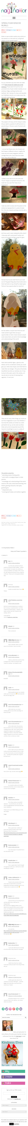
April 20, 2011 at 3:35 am (13, 782)
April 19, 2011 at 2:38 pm (13, 641)
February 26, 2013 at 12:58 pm (15, 996)
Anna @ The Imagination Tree (14, 704)
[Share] (17, 30)
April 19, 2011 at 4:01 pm (13, 723)
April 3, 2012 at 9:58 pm (13, 945)
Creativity (19, 522)
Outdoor (2, 523)
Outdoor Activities (20, 525)
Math (25, 522)
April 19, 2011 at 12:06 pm (14, 563)
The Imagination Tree (14, 7)
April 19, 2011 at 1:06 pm (13, 586)
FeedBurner (17, 1099)
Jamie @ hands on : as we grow (15, 600)
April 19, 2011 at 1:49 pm (13, 628)
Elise (9, 561)
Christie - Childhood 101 (13, 877)
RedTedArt (10, 797)
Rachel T (10, 745)
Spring (6, 523)
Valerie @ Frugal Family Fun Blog (15, 765)
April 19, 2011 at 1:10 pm (13, 603)
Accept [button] (11, 1124)
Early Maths (14, 525)
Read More (16, 1124)
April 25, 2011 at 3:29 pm (13, 879)
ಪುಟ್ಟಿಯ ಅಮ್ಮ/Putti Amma (13, 640)
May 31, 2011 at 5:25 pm (13, 926)
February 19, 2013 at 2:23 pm (14, 977)
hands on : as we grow (13, 617)
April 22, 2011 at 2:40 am (13, 825)
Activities (7, 522)
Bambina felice (11, 943)
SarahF (9, 687)
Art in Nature (9, 525)
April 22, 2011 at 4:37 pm (13, 847)
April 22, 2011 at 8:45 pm (13, 862)
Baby (16, 522)
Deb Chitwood (11, 823)
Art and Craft (12, 522)
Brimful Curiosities (12, 845)
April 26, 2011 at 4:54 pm (13, 898)
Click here (18, 1036)
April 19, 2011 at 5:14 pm (13, 747)
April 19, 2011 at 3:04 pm (13, 657)
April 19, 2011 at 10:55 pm (14, 768)
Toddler (9, 523)
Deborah (10, 626)
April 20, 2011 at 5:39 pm (13, 799)
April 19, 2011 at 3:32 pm (13, 675)
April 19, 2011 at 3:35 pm (13, 689)
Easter (22, 522)
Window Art (13, 523)
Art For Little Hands (12, 655)
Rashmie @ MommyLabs (13, 780)
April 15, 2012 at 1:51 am (13, 960)
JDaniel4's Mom (11, 860)
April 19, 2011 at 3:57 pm (13, 706)
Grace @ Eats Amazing (13, 993)
